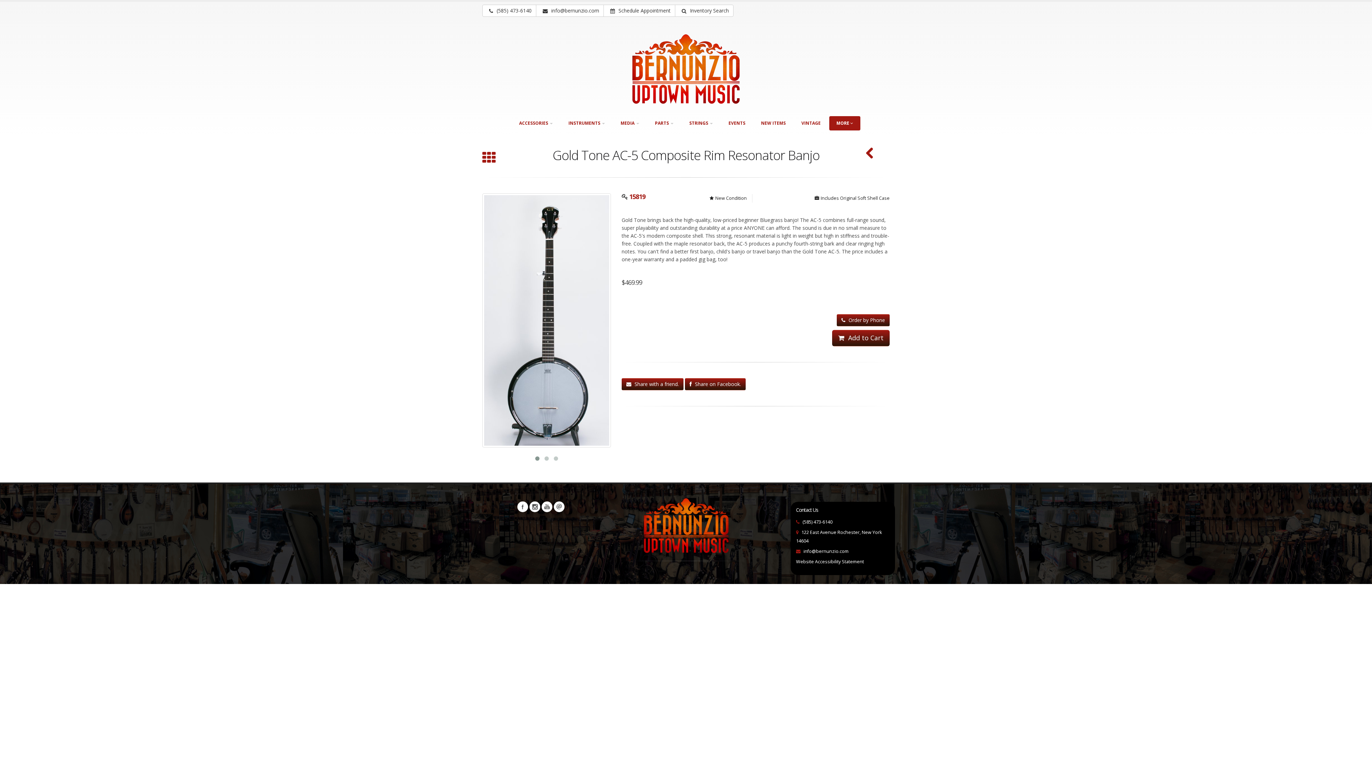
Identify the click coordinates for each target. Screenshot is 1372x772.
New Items (773, 123)
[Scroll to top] (1359, 763)
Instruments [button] (584, 123)
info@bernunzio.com (826, 551)
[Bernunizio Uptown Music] (686, 69)
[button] (704, 11)
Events (737, 123)
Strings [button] (699, 123)
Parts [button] (662, 123)
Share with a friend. (656, 384)
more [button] (843, 123)
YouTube (547, 506)
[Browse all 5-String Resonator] (489, 158)
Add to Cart (865, 337)
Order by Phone (866, 320)
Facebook (522, 506)
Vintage (811, 123)
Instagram (535, 506)
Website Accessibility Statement (830, 562)
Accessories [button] (534, 123)
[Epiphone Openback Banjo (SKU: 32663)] (870, 154)
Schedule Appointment (644, 10)
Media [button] (628, 123)
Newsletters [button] (559, 506)
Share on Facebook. (717, 384)
